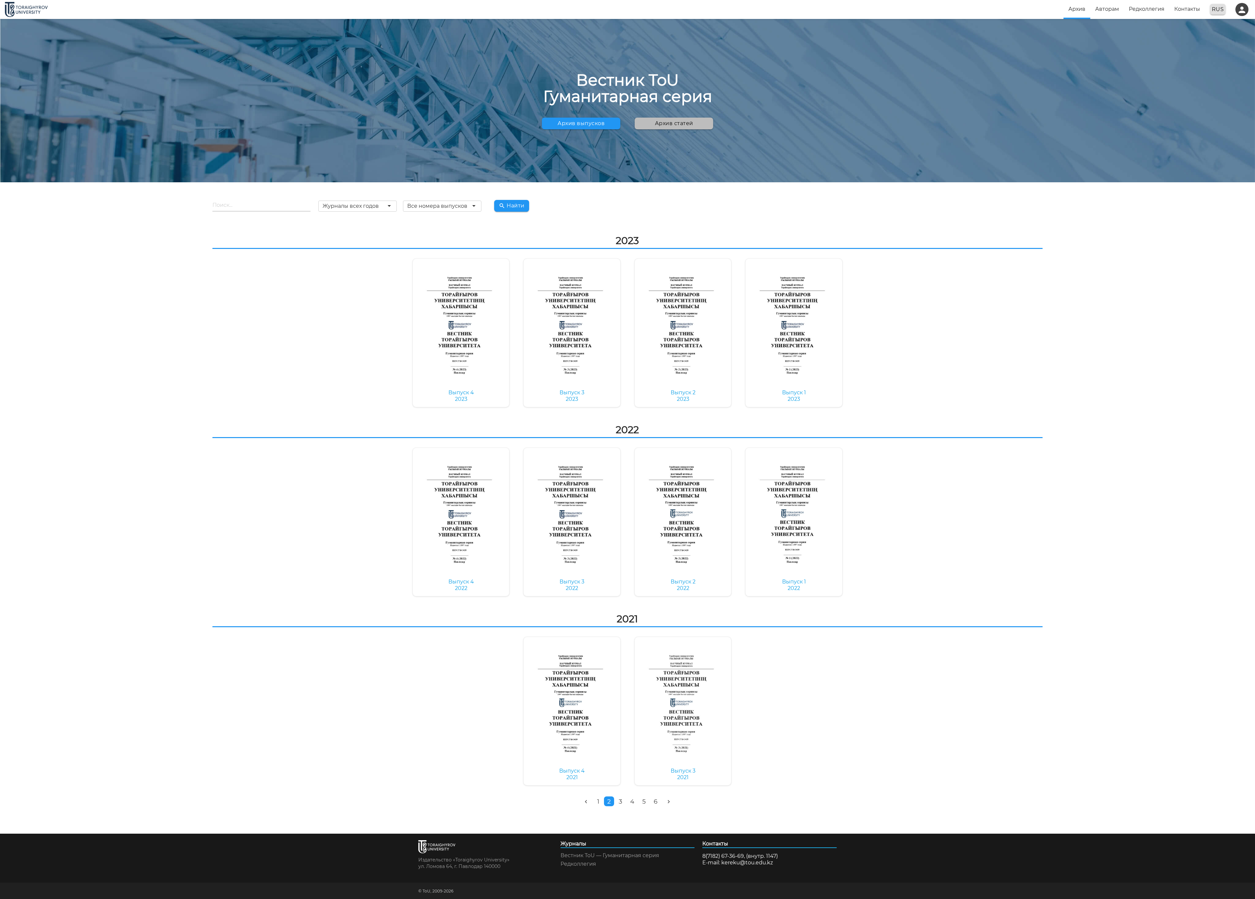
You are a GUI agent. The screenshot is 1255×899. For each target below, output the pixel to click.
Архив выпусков (581, 123)
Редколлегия (578, 864)
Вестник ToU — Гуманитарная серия (610, 855)
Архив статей (674, 123)
